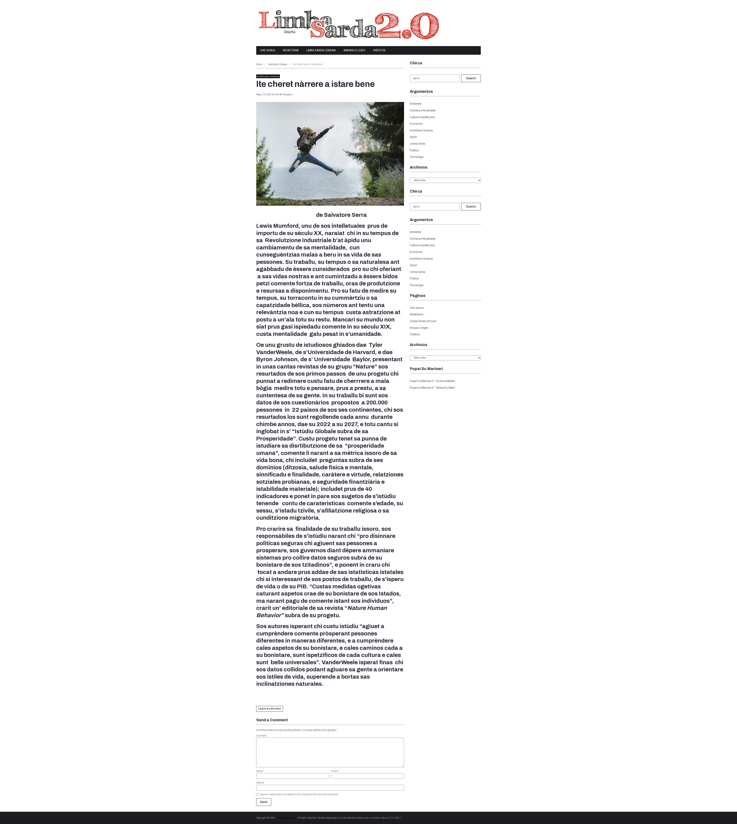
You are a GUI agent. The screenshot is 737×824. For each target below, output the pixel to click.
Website (260, 782)
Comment (261, 735)
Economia (416, 123)
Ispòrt (413, 136)
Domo (259, 64)
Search (471, 78)
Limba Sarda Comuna (321, 50)
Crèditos (379, 50)
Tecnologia (416, 156)
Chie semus (267, 50)
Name (260, 771)
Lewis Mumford (277, 226)
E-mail (335, 771)
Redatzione (291, 50)
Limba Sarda (417, 143)
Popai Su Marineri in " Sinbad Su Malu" (433, 387)
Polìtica (414, 150)
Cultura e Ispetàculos (422, 117)
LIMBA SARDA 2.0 (286, 818)
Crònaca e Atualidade (422, 110)
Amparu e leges (354, 50)
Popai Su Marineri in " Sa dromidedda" (432, 381)
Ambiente (415, 103)
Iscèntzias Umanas (277, 64)
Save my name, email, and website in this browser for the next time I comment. (299, 794)
